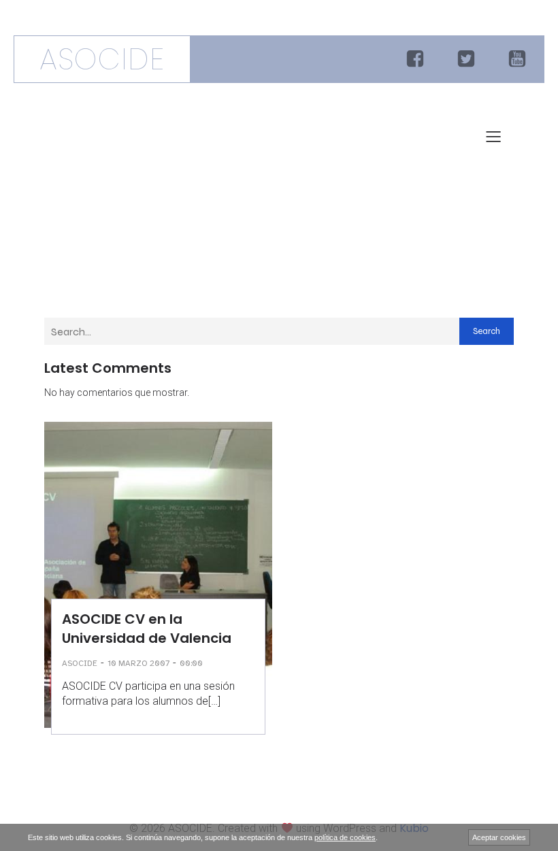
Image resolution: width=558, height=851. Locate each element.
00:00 (191, 663)
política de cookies (345, 837)
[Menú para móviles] (493, 136)
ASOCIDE (79, 663)
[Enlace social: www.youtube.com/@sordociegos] (518, 59)
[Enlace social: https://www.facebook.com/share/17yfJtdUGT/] (416, 59)
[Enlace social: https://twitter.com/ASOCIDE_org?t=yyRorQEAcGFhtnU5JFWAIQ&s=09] (467, 59)
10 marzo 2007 (138, 663)
